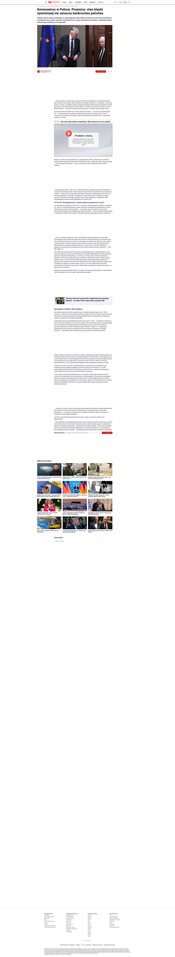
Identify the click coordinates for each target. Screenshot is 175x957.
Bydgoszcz (90, 927)
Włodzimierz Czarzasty (70, 927)
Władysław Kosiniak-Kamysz (71, 928)
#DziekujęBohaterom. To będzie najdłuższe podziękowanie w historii (83, 202)
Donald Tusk (68, 922)
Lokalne (89, 915)
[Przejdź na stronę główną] (46, 3)
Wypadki (46, 922)
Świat (70, 2)
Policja (45, 919)
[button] (119, 2)
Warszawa (90, 916)
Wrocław (89, 918)
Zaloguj (124, 2)
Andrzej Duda (68, 921)
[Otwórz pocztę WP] (116, 2)
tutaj (70, 954)
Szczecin (89, 922)
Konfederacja (112, 921)
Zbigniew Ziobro (69, 919)
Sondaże (46, 924)
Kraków (89, 919)
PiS (110, 915)
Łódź (89, 921)
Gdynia (89, 930)
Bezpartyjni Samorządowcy (115, 927)
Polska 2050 (112, 925)
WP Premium (78, 2)
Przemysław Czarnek (70, 918)
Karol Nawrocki (69, 931)
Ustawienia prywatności (109, 945)
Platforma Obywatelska (114, 918)
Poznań (89, 924)
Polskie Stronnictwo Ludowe (115, 919)
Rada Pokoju (46, 918)
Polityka (101, 2)
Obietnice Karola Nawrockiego (49, 925)
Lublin (89, 936)
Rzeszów (89, 934)
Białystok (89, 928)
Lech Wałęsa (68, 930)
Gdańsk (89, 925)
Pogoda (85, 2)
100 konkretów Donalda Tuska (50, 927)
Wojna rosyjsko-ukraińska (49, 916)
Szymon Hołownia (69, 924)
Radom (89, 931)
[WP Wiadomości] (55, 2)
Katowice (89, 933)
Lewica (111, 922)
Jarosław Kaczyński (69, 915)
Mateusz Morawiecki (70, 916)
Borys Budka (68, 925)
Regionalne (92, 2)
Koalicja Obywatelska (113, 916)
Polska (64, 2)
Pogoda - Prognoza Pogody (49, 921)
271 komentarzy (101, 71)
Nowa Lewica (112, 924)
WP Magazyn (46, 915)
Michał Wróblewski (45, 71)
